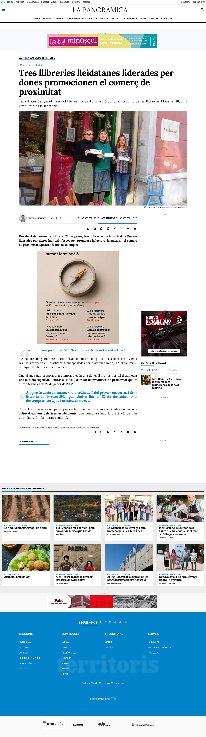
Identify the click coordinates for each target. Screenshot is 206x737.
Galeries (109, 647)
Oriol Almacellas (11, 531)
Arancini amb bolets (17, 577)
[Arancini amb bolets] (26, 557)
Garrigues (67, 647)
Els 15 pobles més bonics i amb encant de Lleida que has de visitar (75, 531)
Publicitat (153, 642)
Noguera (67, 668)
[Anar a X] (105, 621)
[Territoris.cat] (98, 10)
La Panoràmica (27, 663)
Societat (23, 647)
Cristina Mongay (37, 218)
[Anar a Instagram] (115, 621)
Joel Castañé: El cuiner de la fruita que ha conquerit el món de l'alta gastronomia (178, 531)
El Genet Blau (38, 427)
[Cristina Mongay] (23, 218)
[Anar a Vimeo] (119, 621)
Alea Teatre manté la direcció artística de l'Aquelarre (74, 578)
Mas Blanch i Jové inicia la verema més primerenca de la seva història (166, 383)
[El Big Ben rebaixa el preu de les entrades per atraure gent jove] (129, 557)
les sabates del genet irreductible (85, 427)
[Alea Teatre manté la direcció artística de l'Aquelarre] (77, 557)
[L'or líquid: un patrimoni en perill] (26, 508)
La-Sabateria (25, 427)
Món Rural (25, 642)
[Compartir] (101, 228)
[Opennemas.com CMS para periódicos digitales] (103, 699)
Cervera (76, 2)
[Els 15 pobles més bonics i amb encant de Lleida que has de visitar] (77, 508)
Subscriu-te (199, 2)
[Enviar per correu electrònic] (88, 228)
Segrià (65, 663)
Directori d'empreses (30, 658)
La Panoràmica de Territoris (37, 57)
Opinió (108, 642)
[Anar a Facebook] (100, 621)
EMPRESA (23, 653)
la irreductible (52, 427)
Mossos (86, 2)
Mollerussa (33, 2)
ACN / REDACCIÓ (62, 583)
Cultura (23, 668)
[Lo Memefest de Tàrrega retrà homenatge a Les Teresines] (129, 508)
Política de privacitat (160, 647)
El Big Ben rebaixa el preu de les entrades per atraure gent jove (127, 578)
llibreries (65, 427)
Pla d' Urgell (69, 653)
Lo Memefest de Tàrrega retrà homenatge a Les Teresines (126, 529)
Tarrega (20, 2)
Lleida (10, 2)
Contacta (185, 2)
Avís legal (153, 653)
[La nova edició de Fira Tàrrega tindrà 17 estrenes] (180, 557)
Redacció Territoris (115, 534)
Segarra (66, 658)
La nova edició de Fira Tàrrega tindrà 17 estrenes (178, 578)
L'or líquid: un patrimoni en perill (25, 528)
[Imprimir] (95, 228)
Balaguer (65, 2)
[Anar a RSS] (124, 621)
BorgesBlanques (49, 2)
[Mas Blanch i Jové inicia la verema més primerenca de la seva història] (146, 380)
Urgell (66, 674)
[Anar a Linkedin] (110, 621)
